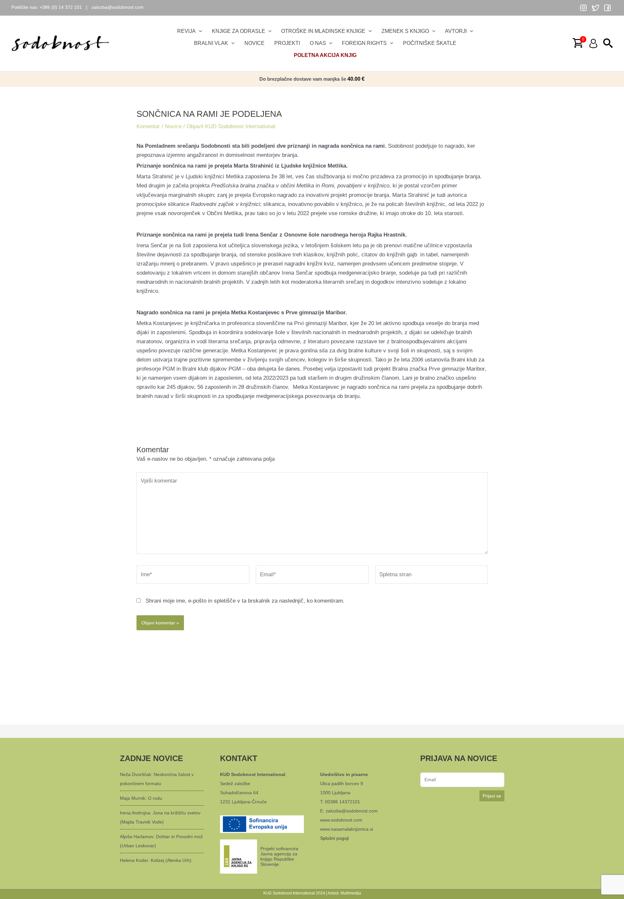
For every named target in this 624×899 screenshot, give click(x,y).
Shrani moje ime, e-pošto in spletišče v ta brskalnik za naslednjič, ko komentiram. (245, 601)
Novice (173, 126)
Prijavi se (492, 795)
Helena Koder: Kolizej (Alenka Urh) (155, 860)
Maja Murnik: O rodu (141, 798)
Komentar (148, 126)
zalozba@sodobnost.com (118, 7)
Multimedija (351, 893)
